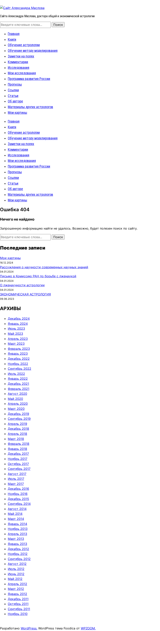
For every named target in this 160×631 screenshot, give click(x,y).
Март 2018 (16, 439)
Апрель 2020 (18, 404)
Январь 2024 (18, 324)
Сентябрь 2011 (19, 609)
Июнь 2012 (16, 574)
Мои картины (17, 112)
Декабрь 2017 (18, 454)
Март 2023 (16, 344)
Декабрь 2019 (18, 414)
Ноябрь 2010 (18, 614)
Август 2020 (17, 394)
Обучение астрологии (24, 45)
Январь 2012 (17, 594)
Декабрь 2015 (18, 499)
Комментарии (18, 62)
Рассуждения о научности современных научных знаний (44, 267)
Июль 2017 (16, 479)
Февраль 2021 (18, 389)
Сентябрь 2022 (19, 369)
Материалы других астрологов (30, 107)
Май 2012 (15, 579)
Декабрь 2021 (18, 384)
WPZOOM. (88, 628)
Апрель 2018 (17, 434)
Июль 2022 (16, 374)
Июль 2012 (16, 569)
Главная (14, 34)
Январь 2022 (18, 379)
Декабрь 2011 (18, 599)
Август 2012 (17, 564)
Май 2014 (15, 514)
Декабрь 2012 (18, 549)
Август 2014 (17, 509)
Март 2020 (16, 409)
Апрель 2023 (18, 339)
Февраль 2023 (19, 349)
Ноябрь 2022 (18, 364)
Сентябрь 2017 (19, 469)
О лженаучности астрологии (22, 285)
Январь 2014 (17, 524)
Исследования (18, 68)
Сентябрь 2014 (19, 504)
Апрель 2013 (17, 534)
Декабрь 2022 (19, 359)
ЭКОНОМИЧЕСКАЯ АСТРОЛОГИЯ (25, 294)
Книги (12, 39)
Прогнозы (15, 84)
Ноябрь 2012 (18, 554)
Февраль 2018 (18, 444)
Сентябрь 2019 (19, 419)
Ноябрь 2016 (18, 494)
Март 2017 (16, 484)
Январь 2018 (17, 449)
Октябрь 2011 (18, 604)
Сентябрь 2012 (19, 559)
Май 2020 (15, 399)
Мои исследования (22, 73)
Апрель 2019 (17, 424)
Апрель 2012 (17, 584)
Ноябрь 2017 (17, 459)
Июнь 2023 (16, 328)
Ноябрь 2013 (18, 529)
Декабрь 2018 (18, 429)
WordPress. (29, 628)
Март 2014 (16, 519)
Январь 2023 (18, 353)
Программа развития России (29, 79)
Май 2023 (15, 334)
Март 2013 (16, 539)
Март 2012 (16, 589)
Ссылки (13, 90)
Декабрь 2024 (19, 318)
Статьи (13, 96)
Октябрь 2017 (18, 464)
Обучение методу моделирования (33, 50)
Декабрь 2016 (18, 489)
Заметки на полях (21, 56)
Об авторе (15, 101)
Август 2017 (17, 474)
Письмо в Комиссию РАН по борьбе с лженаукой (38, 276)
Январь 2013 (17, 544)
